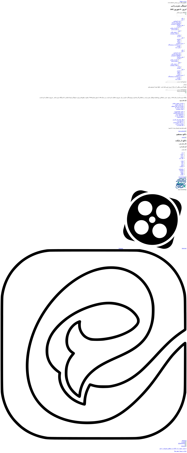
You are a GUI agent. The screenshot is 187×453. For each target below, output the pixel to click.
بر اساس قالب (174, 32)
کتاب (182, 37)
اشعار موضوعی (174, 33)
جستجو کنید (183, 81)
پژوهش (179, 40)
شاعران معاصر (174, 28)
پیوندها (179, 42)
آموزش (179, 36)
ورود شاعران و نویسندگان (174, 44)
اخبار (182, 19)
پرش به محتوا (183, 1)
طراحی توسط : (180, 451)
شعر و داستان (180, 25)
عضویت (179, 46)
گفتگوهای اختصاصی (176, 23)
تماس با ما (178, 47)
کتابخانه (179, 39)
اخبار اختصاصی (177, 21)
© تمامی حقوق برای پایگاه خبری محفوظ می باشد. (172, 448)
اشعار (179, 30)
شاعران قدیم (174, 29)
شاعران (179, 26)
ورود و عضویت (179, 43)
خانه (182, 18)
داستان (179, 35)
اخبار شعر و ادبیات (176, 22)
